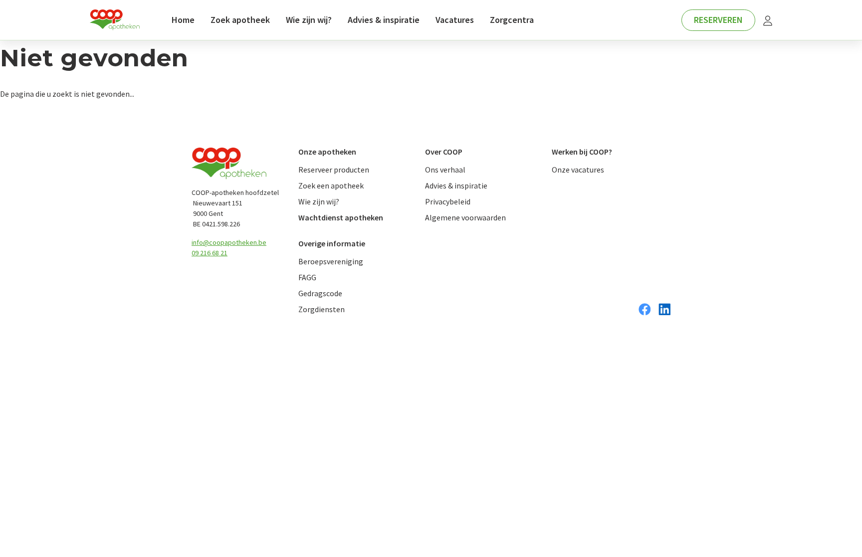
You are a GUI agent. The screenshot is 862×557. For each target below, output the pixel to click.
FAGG (307, 277)
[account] (767, 20)
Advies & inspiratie (384, 19)
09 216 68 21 (209, 252)
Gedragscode (320, 293)
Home (183, 19)
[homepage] (115, 20)
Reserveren (718, 19)
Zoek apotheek (240, 19)
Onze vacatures (578, 170)
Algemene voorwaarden (465, 217)
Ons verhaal (445, 170)
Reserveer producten (333, 170)
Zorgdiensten (321, 309)
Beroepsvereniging (330, 261)
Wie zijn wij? (309, 19)
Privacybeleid (447, 201)
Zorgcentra (512, 19)
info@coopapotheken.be (229, 242)
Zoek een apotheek (331, 185)
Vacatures (454, 19)
